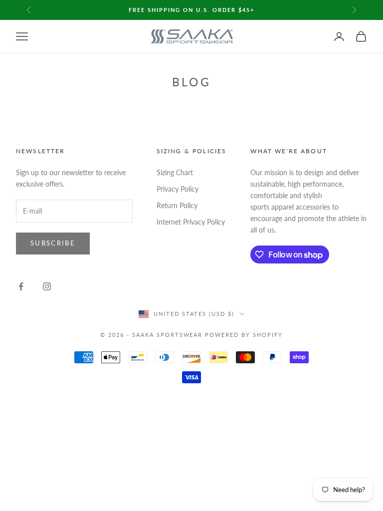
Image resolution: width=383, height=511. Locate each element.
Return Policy (177, 205)
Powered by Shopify (244, 334)
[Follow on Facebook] (21, 286)
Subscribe (52, 243)
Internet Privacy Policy (191, 222)
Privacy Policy (177, 189)
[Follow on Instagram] (47, 286)
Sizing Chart (175, 172)
